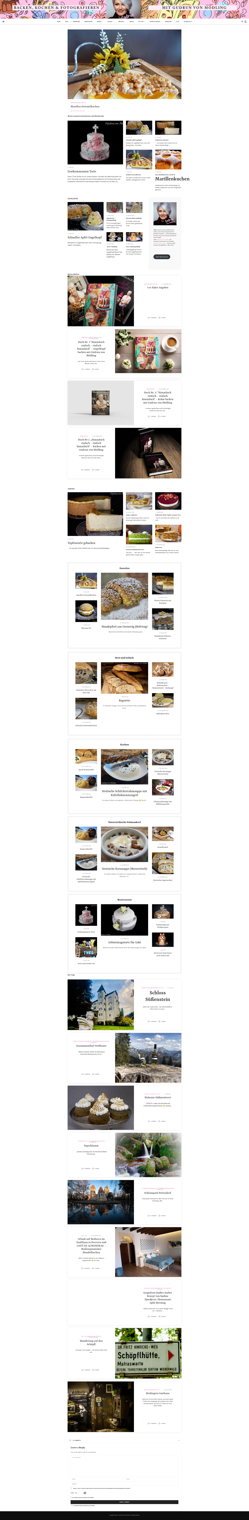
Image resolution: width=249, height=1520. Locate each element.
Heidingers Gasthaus (157, 1393)
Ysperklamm (91, 1145)
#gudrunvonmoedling (159, 243)
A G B (177, 21)
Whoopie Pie (86, 628)
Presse (132, 21)
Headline (77, 102)
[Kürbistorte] (168, 533)
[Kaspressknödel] (86, 783)
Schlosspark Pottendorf (157, 1193)
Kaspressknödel (86, 797)
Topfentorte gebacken (161, 140)
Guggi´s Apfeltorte (131, 515)
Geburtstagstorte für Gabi (124, 942)
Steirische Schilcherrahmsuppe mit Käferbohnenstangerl (86, 879)
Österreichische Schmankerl (124, 822)
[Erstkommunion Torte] (95, 142)
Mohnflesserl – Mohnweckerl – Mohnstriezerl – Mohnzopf (162, 685)
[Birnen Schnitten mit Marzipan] (163, 583)
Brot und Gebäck (124, 658)
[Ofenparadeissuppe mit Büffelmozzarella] (163, 787)
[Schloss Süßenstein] (101, 1004)
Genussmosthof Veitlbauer (91, 1046)
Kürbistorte (158, 547)
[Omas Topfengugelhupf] (134, 236)
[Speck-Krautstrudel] (86, 756)
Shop (66, 21)
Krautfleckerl (163, 847)
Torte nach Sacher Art (86, 964)
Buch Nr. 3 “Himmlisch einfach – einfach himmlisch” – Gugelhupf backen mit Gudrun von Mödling (91, 349)
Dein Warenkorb (162, 257)
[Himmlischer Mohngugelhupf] (115, 207)
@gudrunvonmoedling (163, 239)
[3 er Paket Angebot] (101, 301)
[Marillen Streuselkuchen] (139, 159)
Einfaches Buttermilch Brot (86, 726)
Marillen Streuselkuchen (85, 106)
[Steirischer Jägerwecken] (163, 863)
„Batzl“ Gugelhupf (112, 247)
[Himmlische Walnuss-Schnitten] (163, 619)
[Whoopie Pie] (86, 611)
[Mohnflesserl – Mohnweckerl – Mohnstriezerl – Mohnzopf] (163, 669)
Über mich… (121, 21)
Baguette (124, 700)
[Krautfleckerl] (163, 834)
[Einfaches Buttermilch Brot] (86, 709)
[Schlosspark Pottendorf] (101, 1202)
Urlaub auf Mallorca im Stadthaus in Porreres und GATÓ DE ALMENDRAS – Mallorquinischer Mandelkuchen (91, 1246)
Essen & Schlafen (147, 988)
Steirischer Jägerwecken (162, 880)
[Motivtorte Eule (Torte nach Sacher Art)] (163, 940)
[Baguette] (124, 678)
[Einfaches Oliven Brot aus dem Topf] (86, 673)
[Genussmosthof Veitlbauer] (148, 1058)
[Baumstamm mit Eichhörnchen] (163, 911)
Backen (99, 21)
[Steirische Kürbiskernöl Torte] (139, 534)
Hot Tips (141, 21)
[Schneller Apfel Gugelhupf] (139, 128)
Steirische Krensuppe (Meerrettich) (124, 869)
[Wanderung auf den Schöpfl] (148, 1353)
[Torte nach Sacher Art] (86, 947)
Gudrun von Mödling (78, 111)
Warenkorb (76, 21)
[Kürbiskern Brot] (163, 700)
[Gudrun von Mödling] (124, 9)
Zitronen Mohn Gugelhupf (134, 218)
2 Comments (153, 1423)
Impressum (168, 21)
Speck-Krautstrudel (86, 770)
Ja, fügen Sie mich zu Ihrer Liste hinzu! (83, 1497)
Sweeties (83, 102)
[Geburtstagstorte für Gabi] (124, 920)
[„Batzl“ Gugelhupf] (115, 236)
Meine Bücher (88, 21)
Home (58, 21)
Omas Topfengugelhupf (133, 247)
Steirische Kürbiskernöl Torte (135, 549)
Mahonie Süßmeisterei (158, 1097)
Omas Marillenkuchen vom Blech (168, 178)
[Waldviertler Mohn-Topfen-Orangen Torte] (168, 501)
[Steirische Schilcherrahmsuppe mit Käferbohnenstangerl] (124, 766)
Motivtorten (124, 900)
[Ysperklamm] (148, 1155)
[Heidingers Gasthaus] (101, 1406)
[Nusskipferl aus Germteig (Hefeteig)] (124, 596)
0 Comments (153, 317)
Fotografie (81, 1141)
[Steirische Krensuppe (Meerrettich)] (163, 757)
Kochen (109, 21)
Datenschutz (188, 21)
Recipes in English (155, 21)
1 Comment (87, 369)
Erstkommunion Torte (82, 171)
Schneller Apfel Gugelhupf (134, 140)
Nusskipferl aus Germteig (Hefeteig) (124, 626)
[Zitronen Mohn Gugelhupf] (134, 207)
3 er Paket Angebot (157, 287)
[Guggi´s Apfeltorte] (139, 501)
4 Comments (86, 470)
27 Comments (77, 1440)
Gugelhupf (84, 337)
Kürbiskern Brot (163, 714)
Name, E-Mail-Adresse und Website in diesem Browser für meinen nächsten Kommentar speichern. (101, 1488)
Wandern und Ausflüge (102, 1041)
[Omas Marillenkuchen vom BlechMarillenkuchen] (168, 159)
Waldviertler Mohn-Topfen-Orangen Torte (168, 515)
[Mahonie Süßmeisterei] (101, 1108)
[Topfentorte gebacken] (168, 128)
